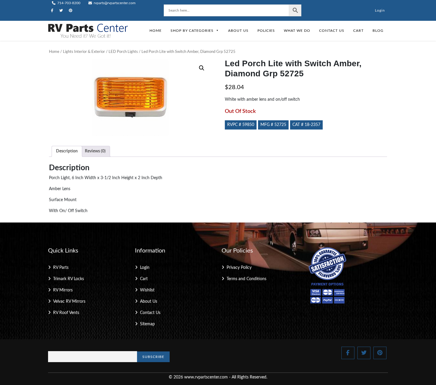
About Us (238, 30)
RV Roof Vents (66, 313)
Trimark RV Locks (68, 279)
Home (155, 30)
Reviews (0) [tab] (95, 151)
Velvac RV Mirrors (69, 301)
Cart (358, 30)
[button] (201, 68)
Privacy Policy (239, 268)
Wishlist (147, 290)
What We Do (297, 30)
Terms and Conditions (246, 279)
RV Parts (61, 268)
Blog (378, 30)
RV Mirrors (63, 290)
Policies (266, 30)
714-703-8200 (68, 3)
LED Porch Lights (123, 52)
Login (380, 10)
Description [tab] (67, 151)
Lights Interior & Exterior (84, 52)
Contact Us (331, 30)
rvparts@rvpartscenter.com (114, 3)
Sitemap (147, 324)
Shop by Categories (192, 30)
